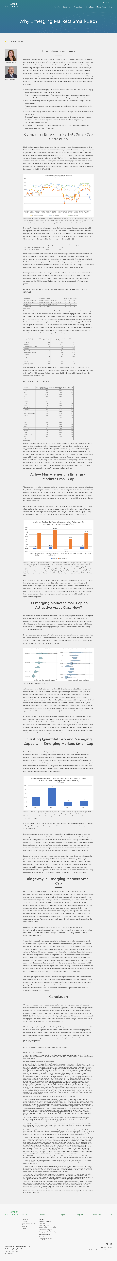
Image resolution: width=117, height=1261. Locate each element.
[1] (29, 1016)
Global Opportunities (45, 1237)
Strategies (66, 7)
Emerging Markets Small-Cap (47, 1232)
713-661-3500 (9, 1253)
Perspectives (78, 7)
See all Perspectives (17, 41)
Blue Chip (42, 1223)
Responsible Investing (28, 1223)
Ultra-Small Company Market (47, 1227)
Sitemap (110, 1247)
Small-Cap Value (44, 1225)
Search (110, 3)
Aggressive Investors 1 (45, 1221)
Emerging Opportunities (46, 1239)
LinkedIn (110, 1243)
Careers (24, 1228)
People (24, 1225)
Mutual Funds (101, 7)
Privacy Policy (102, 1247)
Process (24, 1221)
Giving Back (90, 7)
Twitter (107, 1243)
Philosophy (25, 1219)
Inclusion (24, 1227)
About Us (57, 7)
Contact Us (101, 3)
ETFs (110, 7)
